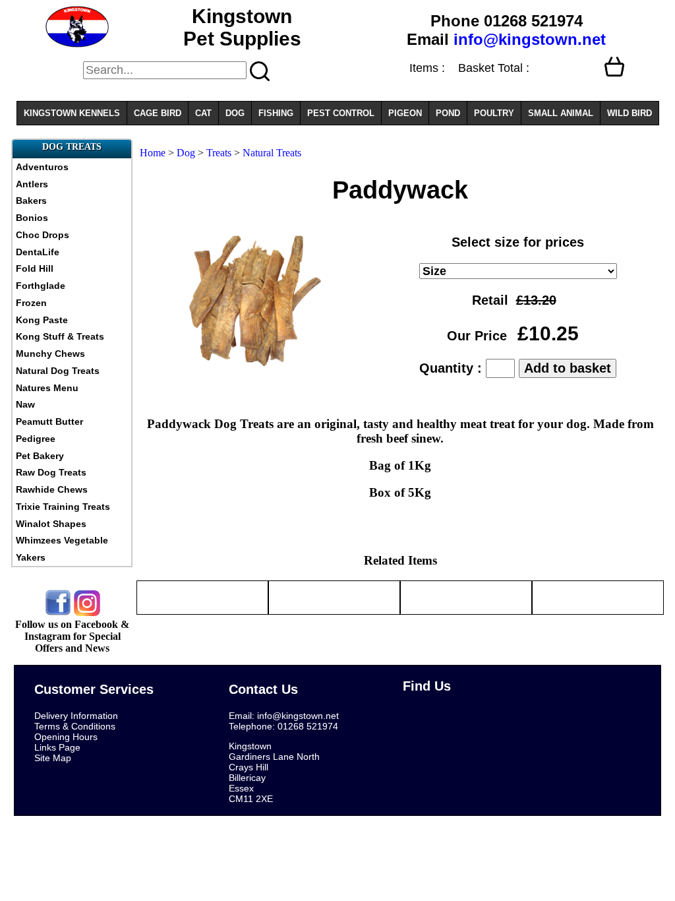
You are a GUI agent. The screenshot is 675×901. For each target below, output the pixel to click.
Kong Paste (42, 320)
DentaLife (37, 252)
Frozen (31, 302)
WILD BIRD (629, 113)
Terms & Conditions (74, 726)
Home (152, 152)
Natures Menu (47, 388)
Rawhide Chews (52, 489)
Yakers (30, 557)
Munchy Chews (50, 353)
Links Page (57, 747)
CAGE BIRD (157, 113)
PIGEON (405, 113)
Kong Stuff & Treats (60, 336)
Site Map (52, 758)
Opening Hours (66, 736)
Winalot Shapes (51, 523)
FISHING (275, 113)
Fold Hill (34, 268)
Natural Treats (272, 152)
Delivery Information (76, 715)
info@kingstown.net (530, 39)
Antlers (32, 184)
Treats (220, 152)
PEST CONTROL (340, 113)
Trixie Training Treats (63, 506)
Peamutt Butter (49, 421)
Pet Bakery (40, 455)
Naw (25, 404)
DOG (235, 113)
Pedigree (35, 438)
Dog (186, 152)
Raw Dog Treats (51, 472)
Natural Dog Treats (58, 370)
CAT (203, 113)
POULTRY (494, 113)
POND (448, 113)
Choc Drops (42, 235)
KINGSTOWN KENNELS (72, 113)
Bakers (31, 200)
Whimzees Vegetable (62, 540)
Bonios (32, 217)
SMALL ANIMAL (560, 113)
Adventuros (42, 167)
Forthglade (40, 285)
